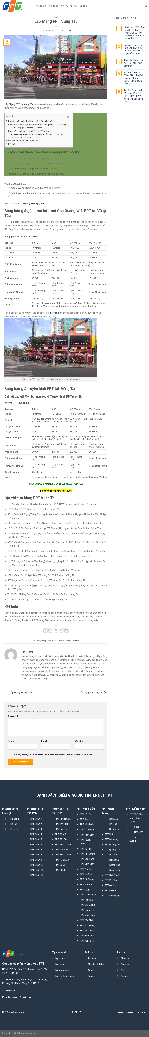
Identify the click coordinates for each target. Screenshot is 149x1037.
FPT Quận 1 (36, 819)
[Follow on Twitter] (76, 1012)
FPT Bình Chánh (63, 854)
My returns (60, 964)
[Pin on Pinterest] (61, 630)
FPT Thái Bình (87, 829)
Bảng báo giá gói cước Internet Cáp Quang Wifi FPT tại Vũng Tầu (39, 124)
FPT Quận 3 (36, 829)
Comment (13, 716)
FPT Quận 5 (36, 839)
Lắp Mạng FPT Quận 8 (20, 692)
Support (92, 976)
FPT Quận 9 (36, 860)
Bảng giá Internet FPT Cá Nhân (29, 128)
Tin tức (74, 6)
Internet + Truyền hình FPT (27, 137)
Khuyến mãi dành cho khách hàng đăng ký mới (30, 121)
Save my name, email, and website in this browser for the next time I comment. (52, 755)
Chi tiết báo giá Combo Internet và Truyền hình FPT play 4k (38, 134)
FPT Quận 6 (36, 844)
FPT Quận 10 (36, 865)
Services (125, 964)
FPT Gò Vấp (61, 834)
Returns (91, 970)
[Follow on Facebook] (69, 1012)
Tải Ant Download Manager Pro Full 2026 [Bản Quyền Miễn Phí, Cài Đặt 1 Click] (133, 96)
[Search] (146, 6)
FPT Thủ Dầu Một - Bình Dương (136, 818)
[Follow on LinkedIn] (80, 1012)
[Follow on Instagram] (73, 1012)
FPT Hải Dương (87, 853)
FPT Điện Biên (87, 864)
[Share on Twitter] (50, 630)
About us (125, 958)
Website (79, 741)
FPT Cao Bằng (87, 859)
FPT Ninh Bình (87, 834)
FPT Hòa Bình (87, 824)
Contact (124, 976)
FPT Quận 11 (36, 870)
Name (11, 741)
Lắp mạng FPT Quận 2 (91, 692)
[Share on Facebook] (45, 630)
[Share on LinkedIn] (66, 630)
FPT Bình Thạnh (63, 844)
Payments (92, 958)
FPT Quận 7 (36, 849)
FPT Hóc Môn (62, 860)
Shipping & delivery (97, 964)
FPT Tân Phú (61, 824)
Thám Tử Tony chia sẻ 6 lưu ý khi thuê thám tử (133, 63)
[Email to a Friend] (56, 630)
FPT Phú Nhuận (63, 819)
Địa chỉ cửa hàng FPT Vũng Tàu (23, 140)
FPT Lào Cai (86, 814)
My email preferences (65, 976)
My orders (60, 958)
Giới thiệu (53, 6)
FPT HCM (67, 30)
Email (44, 741)
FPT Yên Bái (86, 848)
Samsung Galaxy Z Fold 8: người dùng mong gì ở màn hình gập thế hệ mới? (133, 49)
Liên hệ (83, 6)
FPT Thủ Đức (61, 849)
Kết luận (12, 144)
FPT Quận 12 (36, 875)
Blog (56, 17)
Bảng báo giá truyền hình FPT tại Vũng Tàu (28, 131)
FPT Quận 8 (36, 854)
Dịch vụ (64, 6)
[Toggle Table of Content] (67, 117)
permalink (74, 641)
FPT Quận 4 (36, 834)
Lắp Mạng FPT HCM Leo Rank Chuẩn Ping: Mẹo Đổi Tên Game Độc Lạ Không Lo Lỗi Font (134, 33)
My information (62, 970)
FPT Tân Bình (61, 839)
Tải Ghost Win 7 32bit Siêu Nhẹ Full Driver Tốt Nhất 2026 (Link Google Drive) (133, 78)
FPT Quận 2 (36, 824)
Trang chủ (41, 6)
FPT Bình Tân (61, 829)
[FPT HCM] (16, 6)
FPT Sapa (85, 819)
